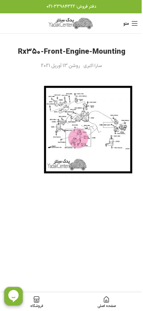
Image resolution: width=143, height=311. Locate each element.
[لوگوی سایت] (71, 23)
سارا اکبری (92, 65)
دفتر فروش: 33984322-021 (71, 7)
